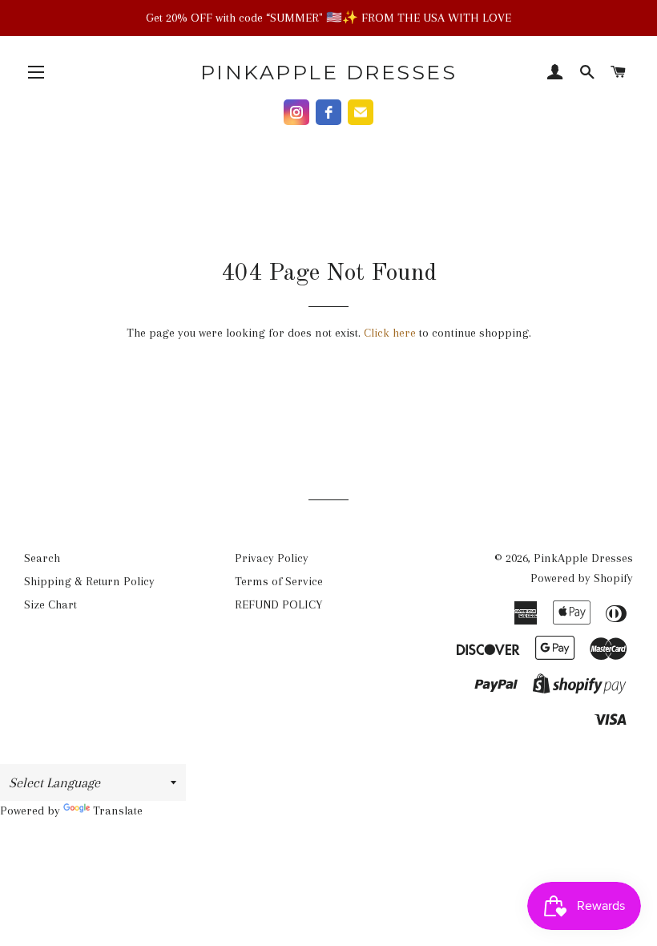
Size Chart (50, 604)
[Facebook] (328, 112)
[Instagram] (296, 112)
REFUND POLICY (278, 604)
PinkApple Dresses (328, 72)
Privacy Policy (271, 558)
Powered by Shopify (581, 578)
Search (42, 558)
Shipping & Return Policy (89, 581)
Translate (118, 810)
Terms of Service (279, 581)
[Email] (360, 112)
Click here (390, 332)
